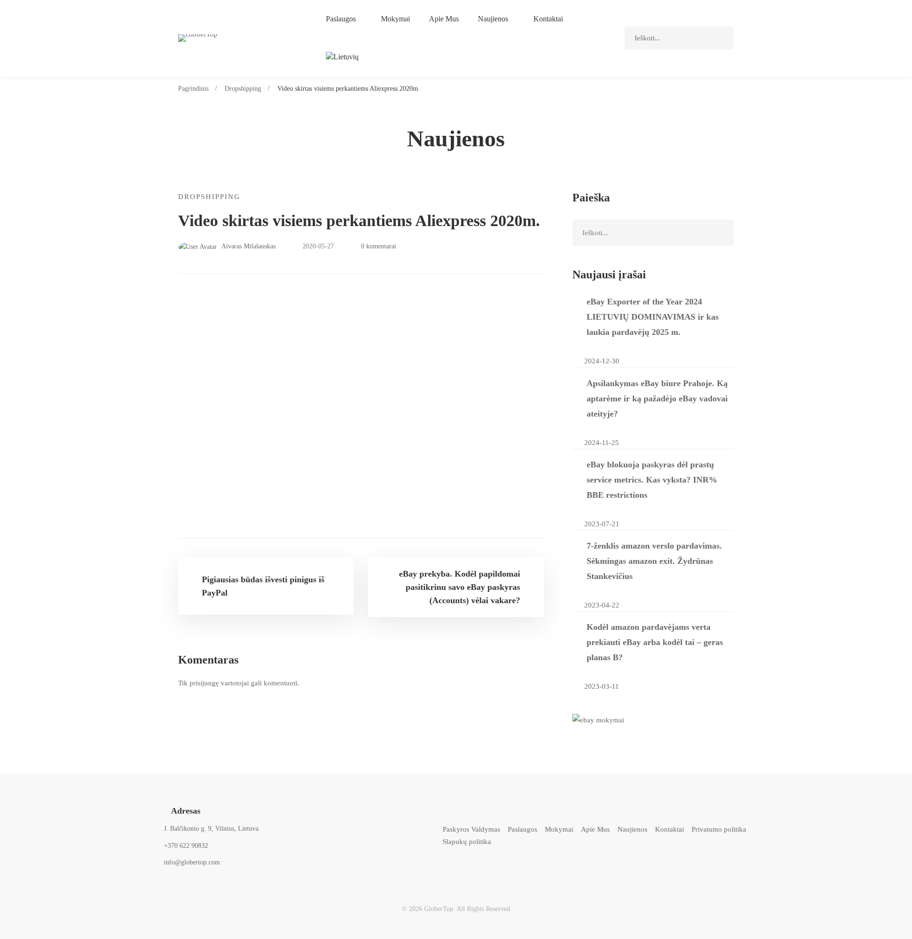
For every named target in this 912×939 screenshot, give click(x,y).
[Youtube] (509, 868)
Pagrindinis (193, 88)
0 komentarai (378, 246)
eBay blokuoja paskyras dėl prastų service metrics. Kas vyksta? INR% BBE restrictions (652, 480)
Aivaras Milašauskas (248, 246)
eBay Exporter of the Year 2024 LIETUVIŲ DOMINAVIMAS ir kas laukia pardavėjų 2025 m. (653, 317)
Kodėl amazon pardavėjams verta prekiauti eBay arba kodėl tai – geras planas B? (655, 642)
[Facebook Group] (532, 868)
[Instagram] (485, 868)
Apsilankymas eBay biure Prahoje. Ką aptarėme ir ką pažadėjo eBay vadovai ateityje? (657, 398)
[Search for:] (679, 38)
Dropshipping (243, 88)
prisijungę (204, 683)
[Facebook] (461, 868)
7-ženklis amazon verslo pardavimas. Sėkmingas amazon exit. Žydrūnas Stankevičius (654, 561)
